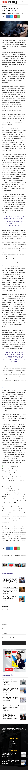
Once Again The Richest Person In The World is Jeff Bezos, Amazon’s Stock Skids (10, 690)
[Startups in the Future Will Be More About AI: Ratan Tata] (23, 708)
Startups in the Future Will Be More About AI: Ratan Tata (11, 707)
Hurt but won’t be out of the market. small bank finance (10, 681)
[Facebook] (8, 16)
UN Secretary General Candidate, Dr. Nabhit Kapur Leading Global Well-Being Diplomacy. (10, 580)
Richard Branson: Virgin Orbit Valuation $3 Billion (11, 698)
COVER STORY (4, 6)
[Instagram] (14, 734)
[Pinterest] (15, 16)
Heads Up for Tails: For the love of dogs (10, 597)
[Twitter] (11, 16)
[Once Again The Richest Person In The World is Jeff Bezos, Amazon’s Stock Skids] (23, 690)
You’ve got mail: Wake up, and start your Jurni (7, 556)
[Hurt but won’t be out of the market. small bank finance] (23, 682)
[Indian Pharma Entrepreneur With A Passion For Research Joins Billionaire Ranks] (23, 717)
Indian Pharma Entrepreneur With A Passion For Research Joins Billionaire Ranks (10, 716)
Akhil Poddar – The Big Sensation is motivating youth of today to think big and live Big (10, 589)
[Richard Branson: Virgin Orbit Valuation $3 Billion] (23, 700)
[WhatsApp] (18, 16)
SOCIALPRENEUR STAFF (8, 13)
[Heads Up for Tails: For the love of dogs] (22, 599)
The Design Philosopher (20, 555)
